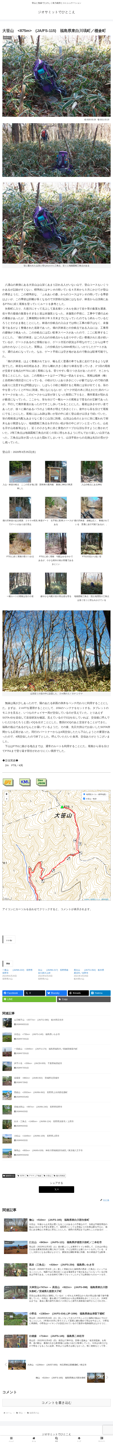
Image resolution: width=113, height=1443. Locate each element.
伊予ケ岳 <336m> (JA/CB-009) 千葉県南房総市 (38, 1063)
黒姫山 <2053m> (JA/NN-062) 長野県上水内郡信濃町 (41, 1092)
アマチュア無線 (35, 1176)
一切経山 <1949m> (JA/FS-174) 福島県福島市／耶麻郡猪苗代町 (46, 1049)
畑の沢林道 (60, 1176)
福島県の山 (10, 1176)
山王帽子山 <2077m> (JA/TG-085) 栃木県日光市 (38, 1020)
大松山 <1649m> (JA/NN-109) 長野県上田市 (36, 1136)
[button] (20, 475)
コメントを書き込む (56, 1403)
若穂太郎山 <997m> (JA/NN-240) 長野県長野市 (38, 1107)
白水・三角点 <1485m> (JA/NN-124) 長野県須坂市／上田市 (44, 1121)
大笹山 (48, 1176)
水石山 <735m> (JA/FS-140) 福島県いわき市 (37, 1034)
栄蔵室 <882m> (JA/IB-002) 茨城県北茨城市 (36, 1078)
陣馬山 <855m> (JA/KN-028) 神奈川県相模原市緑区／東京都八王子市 (48, 1150)
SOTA (22, 1176)
